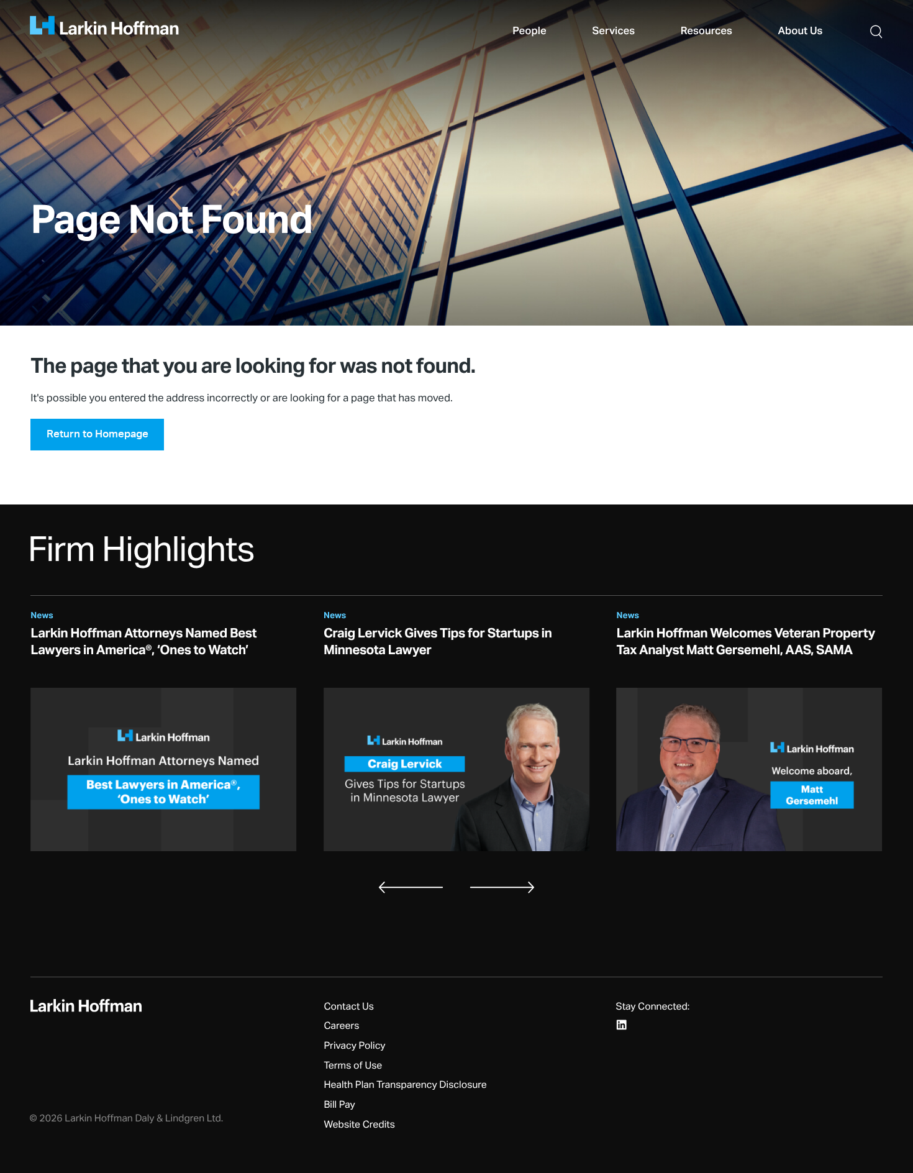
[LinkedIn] (622, 1024)
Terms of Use (353, 1066)
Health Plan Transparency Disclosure (405, 1085)
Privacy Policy (354, 1046)
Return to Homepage (97, 434)
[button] (876, 31)
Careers (341, 1026)
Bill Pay (339, 1105)
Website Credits (359, 1125)
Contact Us (349, 1007)
